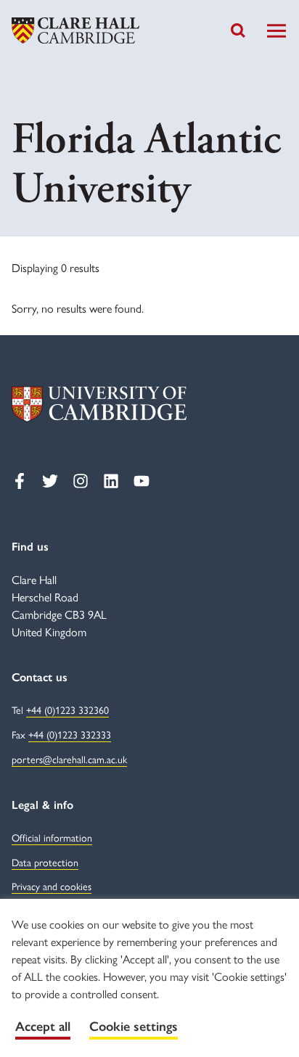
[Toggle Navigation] (276, 31)
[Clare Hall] (75, 30)
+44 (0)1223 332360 (67, 710)
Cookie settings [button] (133, 1027)
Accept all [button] (42, 1027)
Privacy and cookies (51, 887)
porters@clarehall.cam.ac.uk (69, 760)
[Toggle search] (238, 30)
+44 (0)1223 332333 (69, 735)
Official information (52, 838)
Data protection (45, 863)
